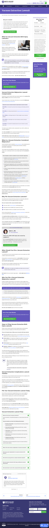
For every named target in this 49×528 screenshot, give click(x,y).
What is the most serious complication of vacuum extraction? (14, 447)
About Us (11, 509)
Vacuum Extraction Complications (13, 15)
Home (4, 6)
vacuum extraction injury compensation (19, 192)
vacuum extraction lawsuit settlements (8, 101)
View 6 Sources (13, 489)
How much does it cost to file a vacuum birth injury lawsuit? (14, 467)
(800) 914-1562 (21, 135)
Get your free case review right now (24, 336)
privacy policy (33, 524)
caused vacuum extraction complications (18, 212)
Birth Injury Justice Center (13, 478)
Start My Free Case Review (40, 55)
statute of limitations (8, 259)
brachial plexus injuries (6, 298)
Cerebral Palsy (24, 6)
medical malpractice (18, 144)
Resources (40, 6)
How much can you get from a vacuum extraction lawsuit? (14, 457)
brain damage (18, 297)
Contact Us (18, 509)
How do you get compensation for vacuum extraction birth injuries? (14, 453)
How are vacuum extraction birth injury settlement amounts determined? (14, 463)
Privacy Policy (36, 49)
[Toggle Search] (46, 6)
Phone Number (36, 26)
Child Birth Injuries (8, 2)
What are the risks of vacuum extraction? (11, 415)
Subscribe (44, 511)
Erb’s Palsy (32, 6)
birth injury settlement (12, 347)
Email (41, 26)
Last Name (42, 22)
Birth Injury (17, 6)
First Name (36, 22)
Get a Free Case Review (10, 31)
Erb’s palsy (16, 159)
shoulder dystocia (18, 177)
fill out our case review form (19, 407)
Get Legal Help (9, 6)
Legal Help (4, 509)
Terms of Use (41, 49)
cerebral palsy (14, 182)
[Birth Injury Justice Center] (6, 478)
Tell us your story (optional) (38, 33)
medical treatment (13, 205)
